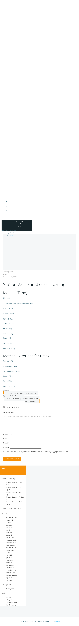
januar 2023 (10, 565)
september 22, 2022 (10, 277)
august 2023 (10, 550)
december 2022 (11, 568)
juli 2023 (8, 553)
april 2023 (9, 558)
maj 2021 (9, 580)
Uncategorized (8, 272)
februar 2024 (10, 535)
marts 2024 (9, 532)
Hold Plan (42, 206)
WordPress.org (11, 605)
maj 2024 (9, 527)
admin (5, 274)
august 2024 (10, 520)
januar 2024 (10, 538)
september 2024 (11, 517)
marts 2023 (9, 560)
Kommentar (8, 434)
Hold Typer (41, 201)
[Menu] (39, 216)
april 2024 (9, 530)
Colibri (11, 235)
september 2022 (11, 575)
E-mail (6, 443)
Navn (6, 439)
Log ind (8, 597)
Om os (41, 211)
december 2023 (11, 540)
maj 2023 (9, 555)
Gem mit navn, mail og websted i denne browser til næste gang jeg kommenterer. (37, 451)
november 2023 (11, 542)
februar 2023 (10, 563)
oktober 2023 (10, 545)
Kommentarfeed (11, 602)
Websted (6, 447)
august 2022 (10, 578)
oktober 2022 (10, 573)
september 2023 (11, 547)
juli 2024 (8, 522)
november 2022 (11, 570)
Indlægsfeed (10, 600)
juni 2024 (9, 525)
